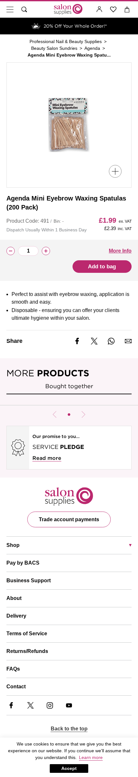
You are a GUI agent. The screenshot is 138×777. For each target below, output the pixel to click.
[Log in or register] (99, 9)
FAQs (13, 669)
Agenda (92, 48)
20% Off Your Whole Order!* (75, 26)
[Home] (68, 9)
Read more (46, 458)
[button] (69, 414)
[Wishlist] (113, 9)
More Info (120, 251)
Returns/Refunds (27, 651)
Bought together (69, 386)
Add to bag (102, 266)
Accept (69, 768)
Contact (16, 686)
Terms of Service (26, 633)
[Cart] (127, 9)
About (14, 598)
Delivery (16, 616)
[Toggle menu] (10, 9)
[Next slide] (83, 414)
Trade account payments (69, 519)
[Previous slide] (54, 414)
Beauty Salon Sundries (54, 48)
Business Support (28, 580)
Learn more (91, 757)
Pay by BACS (22, 563)
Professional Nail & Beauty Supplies (66, 41)
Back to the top (69, 728)
